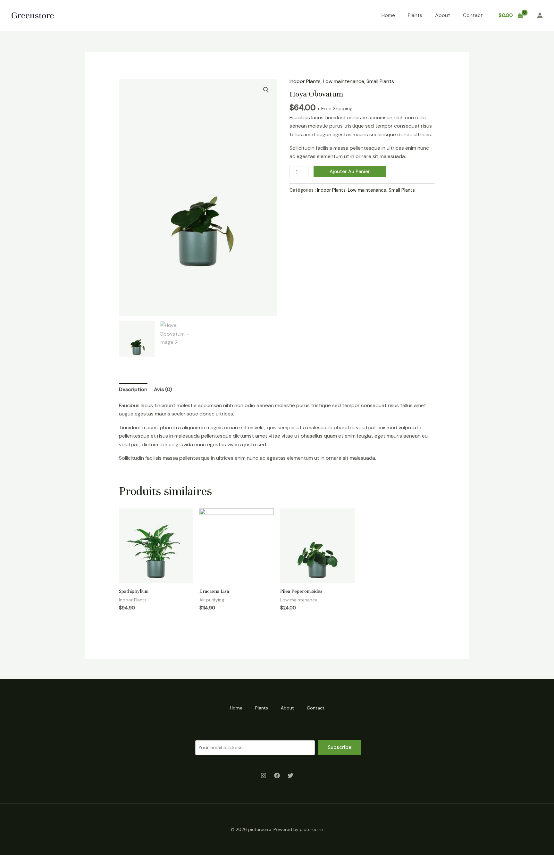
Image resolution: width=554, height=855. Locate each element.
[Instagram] (263, 775)
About (442, 15)
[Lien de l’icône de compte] (540, 15)
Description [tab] (133, 389)
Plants (415, 15)
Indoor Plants (305, 81)
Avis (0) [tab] (163, 389)
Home (388, 15)
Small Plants (380, 81)
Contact (473, 15)
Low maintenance (343, 81)
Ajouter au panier (350, 171)
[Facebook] (277, 775)
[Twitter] (290, 775)
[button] (266, 90)
